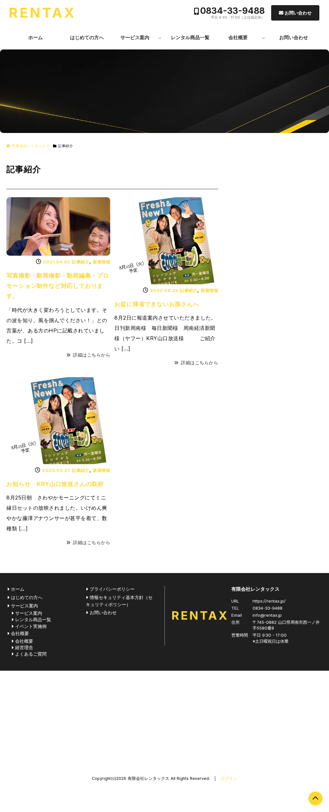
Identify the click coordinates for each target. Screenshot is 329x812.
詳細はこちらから (91, 354)
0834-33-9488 (232, 10)
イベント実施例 (31, 626)
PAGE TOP (315, 798)
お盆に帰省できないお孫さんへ (156, 304)
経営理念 (24, 647)
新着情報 (101, 261)
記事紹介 (80, 261)
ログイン (229, 778)
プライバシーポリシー (112, 589)
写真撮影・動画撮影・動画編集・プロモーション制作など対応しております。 (57, 286)
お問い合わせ (298, 12)
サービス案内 (134, 37)
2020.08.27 (56, 470)
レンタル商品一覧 (190, 37)
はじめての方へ (87, 37)
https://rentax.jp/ (269, 601)
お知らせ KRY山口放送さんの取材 (55, 484)
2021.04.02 (56, 261)
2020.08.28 (164, 290)
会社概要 (238, 37)
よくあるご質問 (31, 654)
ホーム (35, 37)
